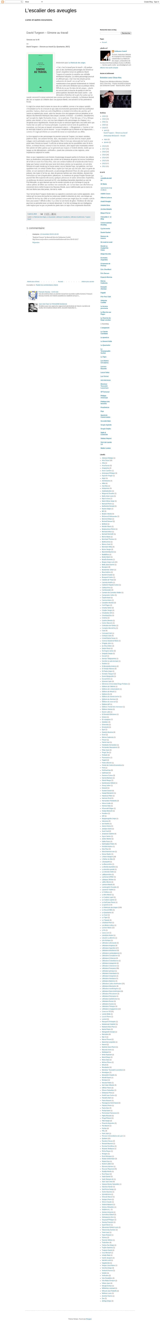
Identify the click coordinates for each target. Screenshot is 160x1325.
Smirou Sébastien (108, 1207)
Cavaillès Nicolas (108, 603)
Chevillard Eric (107, 615)
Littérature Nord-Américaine (111, 991)
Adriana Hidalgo (107, 458)
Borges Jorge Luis (108, 562)
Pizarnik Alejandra (108, 1123)
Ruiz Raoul (106, 1174)
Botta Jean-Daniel (108, 564)
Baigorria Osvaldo (108, 493)
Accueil (60, 281)
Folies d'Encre (107, 763)
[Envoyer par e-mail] (45, 214)
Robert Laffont (107, 1164)
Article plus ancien (88, 281)
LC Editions (106, 892)
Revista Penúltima (108, 1146)
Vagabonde (106, 1263)
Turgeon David (107, 1250)
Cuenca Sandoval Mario (110, 641)
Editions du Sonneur (109, 699)
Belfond (104, 524)
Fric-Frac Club (106, 297)
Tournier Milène (107, 1240)
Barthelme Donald (108, 506)
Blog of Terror (105, 213)
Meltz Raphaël (107, 1055)
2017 (104, 149)
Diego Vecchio (106, 254)
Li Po (103, 930)
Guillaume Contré (120, 51)
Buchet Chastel (107, 575)
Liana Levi (105, 933)
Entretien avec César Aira (110, 78)
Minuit (104, 1065)
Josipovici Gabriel (108, 834)
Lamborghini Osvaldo (109, 887)
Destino (104, 663)
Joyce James (106, 836)
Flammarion (106, 758)
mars (106, 139)
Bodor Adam (106, 557)
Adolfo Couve (105, 194)
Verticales (105, 1275)
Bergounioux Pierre (108, 529)
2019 (104, 128)
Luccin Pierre (106, 1017)
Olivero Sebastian (108, 1090)
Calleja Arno (106, 587)
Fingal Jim (105, 752)
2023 (104, 116)
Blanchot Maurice (108, 552)
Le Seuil (105, 915)
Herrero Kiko (106, 806)
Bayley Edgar (106, 509)
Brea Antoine (106, 572)
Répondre (35, 242)
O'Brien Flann (106, 1088)
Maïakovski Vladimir (109, 1024)
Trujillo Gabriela (107, 1248)
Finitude (104, 755)
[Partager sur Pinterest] (55, 214)
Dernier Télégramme (109, 659)
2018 (104, 146)
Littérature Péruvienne (109, 994)
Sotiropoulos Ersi (108, 1217)
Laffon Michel (106, 882)
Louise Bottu (106, 1014)
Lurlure (104, 1019)
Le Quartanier (51, 217)
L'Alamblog (105, 324)
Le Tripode (105, 920)
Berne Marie (106, 537)
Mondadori (105, 1067)
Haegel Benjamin (108, 793)
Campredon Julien (108, 595)
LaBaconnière (107, 874)
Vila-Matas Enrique (108, 1281)
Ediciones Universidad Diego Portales (115, 684)
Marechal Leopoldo (108, 1042)
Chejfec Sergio (107, 610)
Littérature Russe (108, 1001)
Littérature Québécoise (77, 217)
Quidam (104, 1138)
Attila (103, 483)
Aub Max (105, 486)
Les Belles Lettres (108, 925)
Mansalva (105, 1034)
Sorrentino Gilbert (108, 1215)
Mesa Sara (105, 1060)
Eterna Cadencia (107, 737)
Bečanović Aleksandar (109, 516)
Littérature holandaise (109, 973)
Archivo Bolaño (106, 209)
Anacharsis (106, 465)
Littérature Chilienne (109, 958)
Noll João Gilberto (108, 1085)
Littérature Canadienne (63, 217)
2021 (104, 122)
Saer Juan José (107, 1182)
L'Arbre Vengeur (107, 857)
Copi (103, 630)
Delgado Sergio (107, 653)
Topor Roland (106, 1235)
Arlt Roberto (106, 481)
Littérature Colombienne (110, 961)
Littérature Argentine (109, 948)
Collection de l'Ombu (109, 625)
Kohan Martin (106, 854)
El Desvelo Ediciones (109, 714)
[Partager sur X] (50, 214)
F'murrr (104, 740)
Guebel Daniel (107, 791)
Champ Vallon (107, 608)
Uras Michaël (106, 1253)
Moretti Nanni (106, 1077)
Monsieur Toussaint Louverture (104, 386)
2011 (104, 166)
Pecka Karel (106, 1110)
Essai (104, 735)
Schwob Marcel (107, 1197)
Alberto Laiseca (106, 198)
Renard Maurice (107, 1143)
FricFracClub (106, 770)
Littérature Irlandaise (109, 978)
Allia (103, 463)
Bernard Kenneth (108, 534)
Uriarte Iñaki (106, 1255)
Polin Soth (105, 1133)
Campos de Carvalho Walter (111, 592)
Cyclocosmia (105, 229)
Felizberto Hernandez (109, 745)
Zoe (103, 1298)
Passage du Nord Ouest (110, 1103)
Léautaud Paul (107, 923)
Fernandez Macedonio (109, 747)
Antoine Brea (105, 205)
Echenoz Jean (107, 681)
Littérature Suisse (108, 1004)
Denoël (104, 656)
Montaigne (105, 1072)
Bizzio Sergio (106, 549)
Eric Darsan (105, 273)
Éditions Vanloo (107, 709)
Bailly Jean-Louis (108, 496)
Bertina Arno (106, 542)
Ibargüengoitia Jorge (109, 818)
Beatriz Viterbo (107, 514)
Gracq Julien (106, 785)
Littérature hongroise (109, 976)
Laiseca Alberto (107, 884)
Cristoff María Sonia (108, 638)
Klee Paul (105, 849)
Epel (103, 729)
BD (103, 511)
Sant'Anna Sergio (108, 1189)
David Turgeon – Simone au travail (115, 133)
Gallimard (105, 773)
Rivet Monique (107, 1156)
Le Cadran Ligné (107, 897)
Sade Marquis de (108, 1179)
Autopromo (105, 488)
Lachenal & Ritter (108, 877)
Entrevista (105, 725)
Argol (104, 478)
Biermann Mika (107, 547)
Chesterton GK (107, 613)
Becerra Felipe (107, 519)
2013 (104, 161)
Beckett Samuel (107, 521)
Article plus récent (33, 281)
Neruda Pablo (106, 1083)
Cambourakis (106, 590)
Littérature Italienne (108, 981)
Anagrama (105, 468)
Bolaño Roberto (107, 559)
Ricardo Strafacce (108, 1149)
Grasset (104, 788)
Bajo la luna (106, 498)
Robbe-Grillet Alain (108, 1159)
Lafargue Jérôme (108, 879)
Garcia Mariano (107, 778)
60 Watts (104, 184)
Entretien (105, 722)
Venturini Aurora (107, 1270)
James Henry (106, 826)
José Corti (105, 831)
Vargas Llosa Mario (108, 1265)
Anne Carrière (107, 471)
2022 (104, 119)
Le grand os (105, 337)
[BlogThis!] (48, 214)
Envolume (105, 727)
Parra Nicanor (106, 1100)
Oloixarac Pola (107, 1093)
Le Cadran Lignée (108, 900)
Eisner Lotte (106, 712)
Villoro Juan (106, 1283)
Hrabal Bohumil (107, 811)
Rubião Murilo (107, 1171)
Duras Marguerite (108, 676)
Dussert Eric (106, 679)
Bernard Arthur (107, 531)
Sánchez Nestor (107, 1187)
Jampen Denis (107, 829)
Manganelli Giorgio (108, 1032)
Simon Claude (107, 1202)
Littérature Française (109, 968)
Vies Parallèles (107, 1278)
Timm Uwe (105, 1232)
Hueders (105, 813)
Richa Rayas (106, 1151)
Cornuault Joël (107, 633)
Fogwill (103, 293)
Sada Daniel (106, 1176)
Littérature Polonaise (109, 996)
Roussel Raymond (108, 1169)
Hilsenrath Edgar (107, 808)
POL (103, 1131)
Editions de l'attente (108, 686)
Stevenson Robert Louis (110, 1227)
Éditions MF (106, 704)
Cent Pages (106, 605)
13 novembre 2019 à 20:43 (49, 234)
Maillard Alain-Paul (108, 1027)
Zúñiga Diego (106, 1301)
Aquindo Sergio (107, 476)
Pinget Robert (106, 1118)
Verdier (104, 1273)
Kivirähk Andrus (107, 846)
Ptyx (102, 411)
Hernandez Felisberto (109, 801)
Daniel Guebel (105, 232)
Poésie (104, 1128)
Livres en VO (106, 1011)
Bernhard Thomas (108, 539)
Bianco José (106, 544)
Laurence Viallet (107, 890)
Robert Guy (106, 1161)
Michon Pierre (106, 1062)
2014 (104, 158)
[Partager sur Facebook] (52, 214)
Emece (104, 717)
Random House (107, 1141)
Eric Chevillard (106, 269)
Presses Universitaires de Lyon (112, 1136)
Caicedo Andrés (107, 582)
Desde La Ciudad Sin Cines (104, 248)
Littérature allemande (109, 943)
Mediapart (105, 1052)
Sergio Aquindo (106, 425)
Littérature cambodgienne (110, 953)
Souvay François (107, 1222)
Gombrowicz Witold (108, 783)
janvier (106, 142)
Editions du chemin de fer (110, 696)
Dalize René (106, 648)
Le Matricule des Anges (39, 217)
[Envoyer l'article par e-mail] (41, 214)
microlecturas (106, 380)
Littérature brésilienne (109, 950)
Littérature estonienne (109, 966)
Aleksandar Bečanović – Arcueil (114, 136)
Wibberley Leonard (108, 1288)
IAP (103, 816)
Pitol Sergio (106, 1121)
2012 (104, 163)
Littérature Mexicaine (109, 986)
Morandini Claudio (108, 1075)
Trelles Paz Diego (108, 1245)
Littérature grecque (108, 971)
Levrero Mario (106, 928)
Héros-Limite (106, 803)
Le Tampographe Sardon (105, 351)
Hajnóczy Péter (107, 796)
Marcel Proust (106, 1039)
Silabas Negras (106, 438)
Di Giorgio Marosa (108, 669)
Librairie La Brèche (108, 938)
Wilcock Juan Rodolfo (109, 1291)
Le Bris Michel (107, 895)
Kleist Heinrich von (108, 851)
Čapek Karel (106, 597)
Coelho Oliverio (107, 620)
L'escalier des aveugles (50, 10)
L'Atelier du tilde (107, 859)
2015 (104, 155)
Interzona (105, 821)
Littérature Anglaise (108, 945)
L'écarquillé (106, 862)
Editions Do (106, 694)
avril (105, 130)
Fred (103, 768)
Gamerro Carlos (107, 775)
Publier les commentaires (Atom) (47, 285)
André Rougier (106, 201)
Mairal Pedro (106, 1029)
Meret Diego (106, 1057)
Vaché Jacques (107, 1258)
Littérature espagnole (109, 963)
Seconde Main (106, 421)
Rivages (105, 1154)
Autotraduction (107, 491)
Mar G (104, 1037)
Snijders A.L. (106, 1209)
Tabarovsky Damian (108, 1230)
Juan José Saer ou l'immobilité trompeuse (53, 304)
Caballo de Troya (108, 580)
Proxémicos (105, 407)
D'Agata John (106, 643)
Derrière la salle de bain (110, 661)
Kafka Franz (106, 841)
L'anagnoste (105, 328)
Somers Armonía (107, 1212)
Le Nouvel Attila (106, 341)
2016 (104, 152)
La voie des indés (108, 872)
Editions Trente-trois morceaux (112, 707)
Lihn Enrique (106, 940)
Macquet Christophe (109, 1022)
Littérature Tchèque (108, 1006)
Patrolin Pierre (107, 1105)
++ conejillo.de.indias (106, 178)
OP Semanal (105, 392)
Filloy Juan (105, 750)
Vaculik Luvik (106, 1260)
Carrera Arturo (107, 600)
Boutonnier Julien (108, 570)
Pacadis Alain (106, 1098)
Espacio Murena (106, 277)
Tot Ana (104, 1237)
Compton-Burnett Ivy (109, 628)
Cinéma (104, 618)
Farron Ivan (106, 742)
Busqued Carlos (107, 577)
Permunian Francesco (109, 1113)
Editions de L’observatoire (111, 689)
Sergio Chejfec (106, 429)
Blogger (89, 1319)
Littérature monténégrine (110, 989)
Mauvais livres (107, 1050)
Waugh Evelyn (107, 1286)
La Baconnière (107, 864)
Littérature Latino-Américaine (112, 984)
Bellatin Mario (106, 526)
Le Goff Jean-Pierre (108, 902)
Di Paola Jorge (107, 671)
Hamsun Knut (106, 798)
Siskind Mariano (107, 1204)
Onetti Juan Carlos (108, 1095)
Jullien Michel (106, 839)
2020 (104, 125)
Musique (105, 1080)
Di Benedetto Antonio (109, 666)
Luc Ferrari (104, 376)
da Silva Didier (107, 646)
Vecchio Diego (107, 1268)
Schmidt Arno (106, 1194)
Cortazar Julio (106, 636)
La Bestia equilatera (109, 867)
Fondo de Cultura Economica (112, 765)
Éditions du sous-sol (109, 702)
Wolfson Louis (107, 1293)
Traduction (105, 1242)
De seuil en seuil (106, 242)
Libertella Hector (107, 935)
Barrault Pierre (107, 504)
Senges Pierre (107, 1199)
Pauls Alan (105, 1108)
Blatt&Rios (105, 554)
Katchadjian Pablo (108, 844)
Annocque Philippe (108, 473)
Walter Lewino (106, 448)
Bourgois (105, 567)
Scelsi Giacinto (107, 1192)
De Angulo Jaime (108, 651)
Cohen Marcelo (107, 623)
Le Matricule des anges (76, 63)
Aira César (105, 460)
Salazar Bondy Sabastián (110, 1184)
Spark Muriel (106, 1225)
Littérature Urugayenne (110, 1009)
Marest (104, 1044)
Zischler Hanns (107, 1296)
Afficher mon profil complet (109, 68)
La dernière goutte (108, 869)
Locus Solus (105, 372)
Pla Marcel (105, 1126)
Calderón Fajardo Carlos (110, 585)
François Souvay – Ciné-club (48, 292)
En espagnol (106, 719)
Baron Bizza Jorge (108, 501)
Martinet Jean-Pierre (109, 1047)
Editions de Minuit (108, 692)
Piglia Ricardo (107, 1116)
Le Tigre (103, 357)
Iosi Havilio (105, 824)
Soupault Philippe (108, 1220)
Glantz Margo (106, 780)
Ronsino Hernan (107, 1166)
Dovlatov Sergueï (108, 674)
